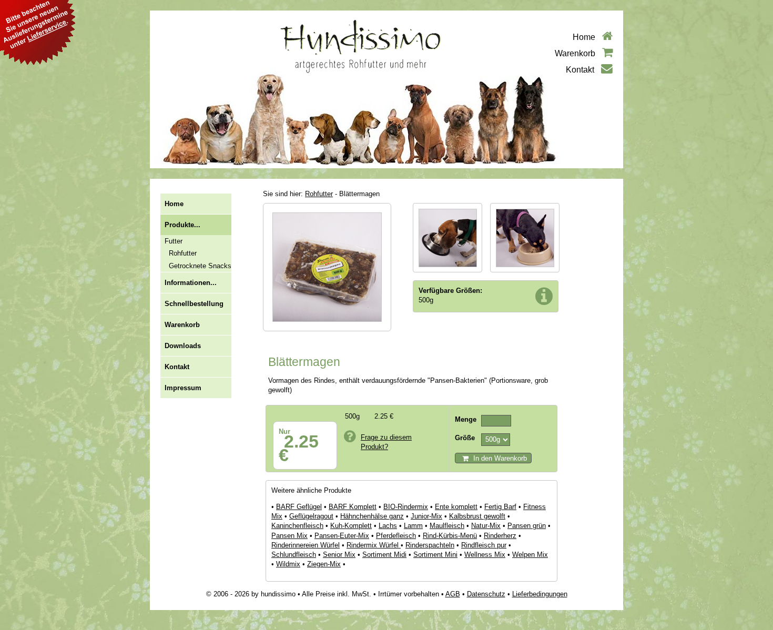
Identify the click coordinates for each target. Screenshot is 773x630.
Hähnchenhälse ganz (372, 516)
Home (585, 37)
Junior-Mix (426, 516)
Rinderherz (500, 536)
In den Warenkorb (499, 458)
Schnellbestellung (194, 304)
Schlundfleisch (293, 554)
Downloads (183, 346)
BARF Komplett (353, 507)
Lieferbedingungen (539, 594)
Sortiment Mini (435, 554)
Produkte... (182, 225)
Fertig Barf (500, 507)
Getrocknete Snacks (200, 266)
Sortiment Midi (384, 554)
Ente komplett (456, 507)
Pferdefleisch (396, 536)
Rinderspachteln (429, 545)
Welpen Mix (530, 554)
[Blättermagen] (327, 328)
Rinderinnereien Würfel (305, 545)
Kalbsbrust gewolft (477, 516)
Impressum (183, 388)
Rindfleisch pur (483, 545)
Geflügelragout (311, 516)
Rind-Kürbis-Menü (450, 536)
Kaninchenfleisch (297, 526)
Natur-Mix (486, 526)
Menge (465, 419)
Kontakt (581, 69)
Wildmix (288, 564)
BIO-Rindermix (405, 507)
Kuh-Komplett (351, 526)
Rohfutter (183, 253)
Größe (465, 438)
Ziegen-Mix (324, 564)
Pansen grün (526, 526)
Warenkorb (576, 53)
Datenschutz (486, 594)
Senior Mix (339, 554)
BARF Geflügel (299, 507)
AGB (452, 594)
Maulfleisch (447, 526)
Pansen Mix (289, 536)
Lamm (413, 526)
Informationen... (191, 283)
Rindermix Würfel (374, 545)
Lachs (388, 526)
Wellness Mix (484, 554)
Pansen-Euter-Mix (341, 536)
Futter (173, 241)
